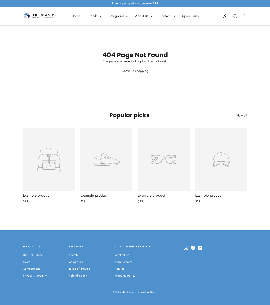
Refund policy (78, 275)
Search (73, 255)
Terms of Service (79, 268)
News (26, 262)
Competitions (31, 268)
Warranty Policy (125, 275)
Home (75, 16)
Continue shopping (135, 71)
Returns (119, 268)
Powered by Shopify (147, 292)
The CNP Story (32, 255)
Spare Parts (190, 16)
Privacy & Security (35, 275)
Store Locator (123, 262)
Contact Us (167, 16)
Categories (117, 16)
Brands (93, 16)
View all (241, 115)
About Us (142, 16)
